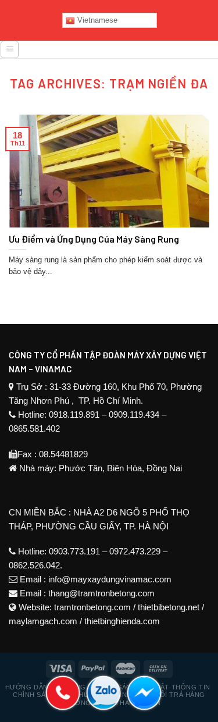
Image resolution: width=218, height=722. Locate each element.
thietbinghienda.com (122, 621)
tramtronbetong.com (92, 607)
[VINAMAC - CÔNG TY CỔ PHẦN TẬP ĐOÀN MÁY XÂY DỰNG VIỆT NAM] (118, 53)
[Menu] (10, 49)
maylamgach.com (43, 621)
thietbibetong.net (168, 607)
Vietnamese (96, 20)
